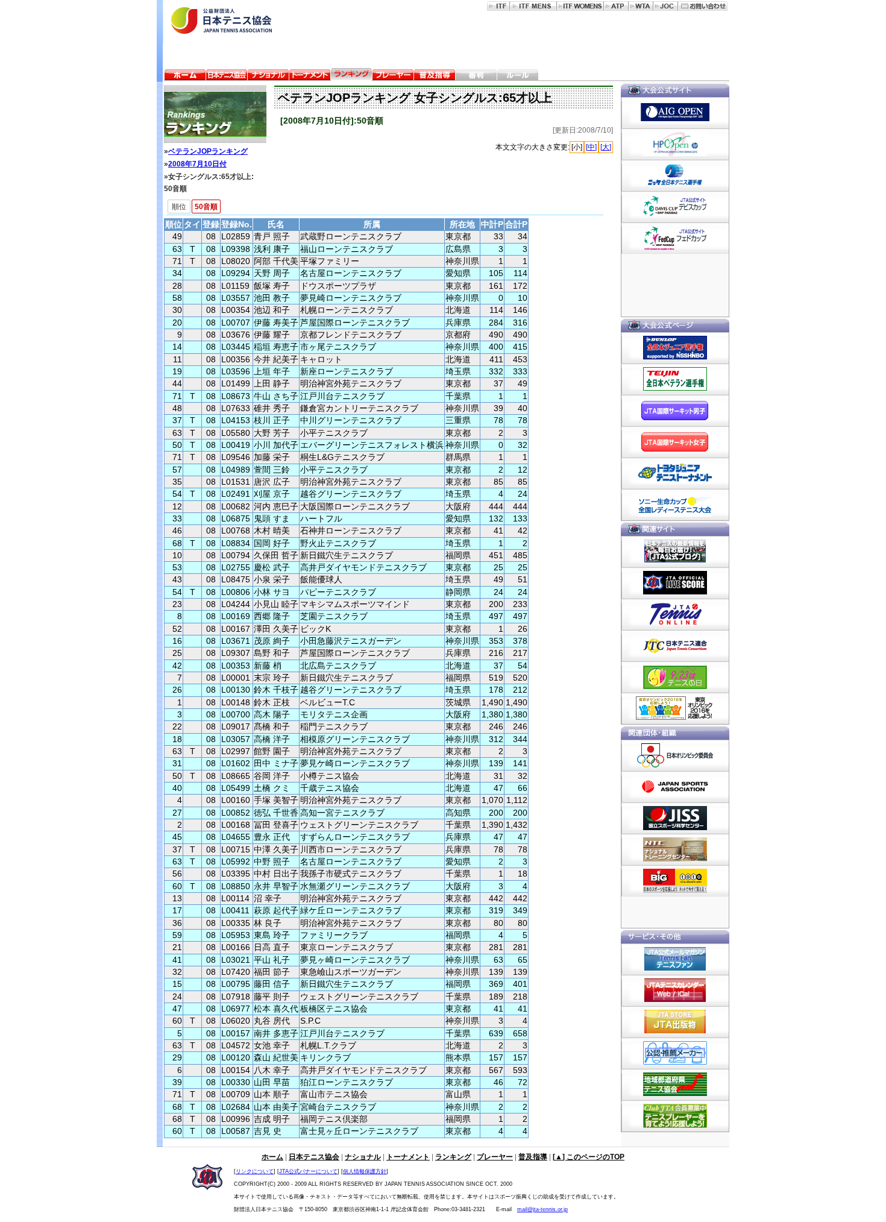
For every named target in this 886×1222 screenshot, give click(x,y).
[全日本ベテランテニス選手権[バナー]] (675, 379)
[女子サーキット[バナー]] (675, 442)
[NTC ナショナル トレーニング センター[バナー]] (675, 849)
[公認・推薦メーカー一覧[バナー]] (675, 1053)
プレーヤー (495, 1157)
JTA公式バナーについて (308, 1171)
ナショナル (363, 1157)
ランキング (453, 1157)
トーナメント (408, 1157)
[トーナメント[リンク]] (309, 76)
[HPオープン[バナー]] (675, 144)
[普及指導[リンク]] (434, 76)
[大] (605, 147)
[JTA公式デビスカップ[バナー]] (675, 206)
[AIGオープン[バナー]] (675, 112)
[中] (591, 147)
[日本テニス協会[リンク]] (226, 76)
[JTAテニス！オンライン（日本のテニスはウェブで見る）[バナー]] (675, 614)
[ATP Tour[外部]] (616, 5)
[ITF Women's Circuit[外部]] (580, 5)
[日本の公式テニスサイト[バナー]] (675, 645)
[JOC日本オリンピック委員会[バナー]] (675, 755)
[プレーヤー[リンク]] (392, 76)
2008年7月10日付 (197, 164)
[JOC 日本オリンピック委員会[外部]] (665, 5)
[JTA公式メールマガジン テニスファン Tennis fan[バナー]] (675, 959)
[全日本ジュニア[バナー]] (675, 348)
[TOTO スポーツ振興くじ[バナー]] (675, 880)
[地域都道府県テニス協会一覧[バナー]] (675, 1084)
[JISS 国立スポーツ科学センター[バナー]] (675, 818)
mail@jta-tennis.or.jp (542, 1209)
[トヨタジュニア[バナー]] (675, 473)
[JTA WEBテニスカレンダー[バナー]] (675, 990)
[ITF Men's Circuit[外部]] (533, 5)
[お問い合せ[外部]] (702, 5)
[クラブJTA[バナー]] (675, 1116)
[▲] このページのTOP (588, 1157)
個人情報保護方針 (364, 1171)
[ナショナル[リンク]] (268, 76)
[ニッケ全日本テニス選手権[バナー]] (675, 175)
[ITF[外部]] (498, 5)
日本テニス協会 (314, 1157)
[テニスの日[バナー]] (675, 677)
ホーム (272, 1157)
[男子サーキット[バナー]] (675, 410)
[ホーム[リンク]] (185, 76)
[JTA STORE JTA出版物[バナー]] (675, 1022)
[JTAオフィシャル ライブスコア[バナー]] (675, 583)
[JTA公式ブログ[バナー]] (675, 551)
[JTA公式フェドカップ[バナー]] (675, 238)
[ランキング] (211, 114)
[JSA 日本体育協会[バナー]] (675, 786)
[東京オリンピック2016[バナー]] (675, 708)
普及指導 (532, 1157)
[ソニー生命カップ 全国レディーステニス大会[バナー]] (675, 504)
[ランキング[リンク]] (351, 76)
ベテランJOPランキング (208, 151)
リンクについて (255, 1171)
